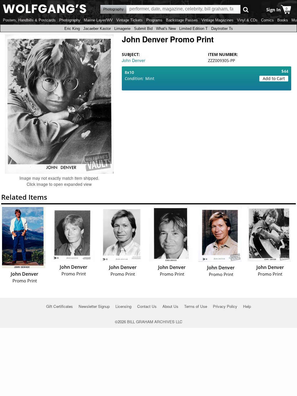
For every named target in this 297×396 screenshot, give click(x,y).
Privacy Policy (225, 306)
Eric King (72, 28)
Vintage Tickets (129, 20)
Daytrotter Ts (222, 28)
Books (282, 20)
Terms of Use (195, 306)
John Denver (133, 60)
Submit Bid (143, 28)
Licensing (123, 306)
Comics (267, 20)
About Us (170, 306)
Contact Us (147, 306)
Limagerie (122, 28)
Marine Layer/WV (98, 20)
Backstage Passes (182, 20)
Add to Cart (274, 78)
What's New (166, 28)
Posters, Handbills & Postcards (29, 20)
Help (247, 306)
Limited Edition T (193, 28)
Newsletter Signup (94, 306)
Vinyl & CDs (247, 20)
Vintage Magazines (217, 20)
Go (245, 9)
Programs (154, 20)
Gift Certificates (59, 306)
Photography (69, 20)
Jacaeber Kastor (97, 28)
